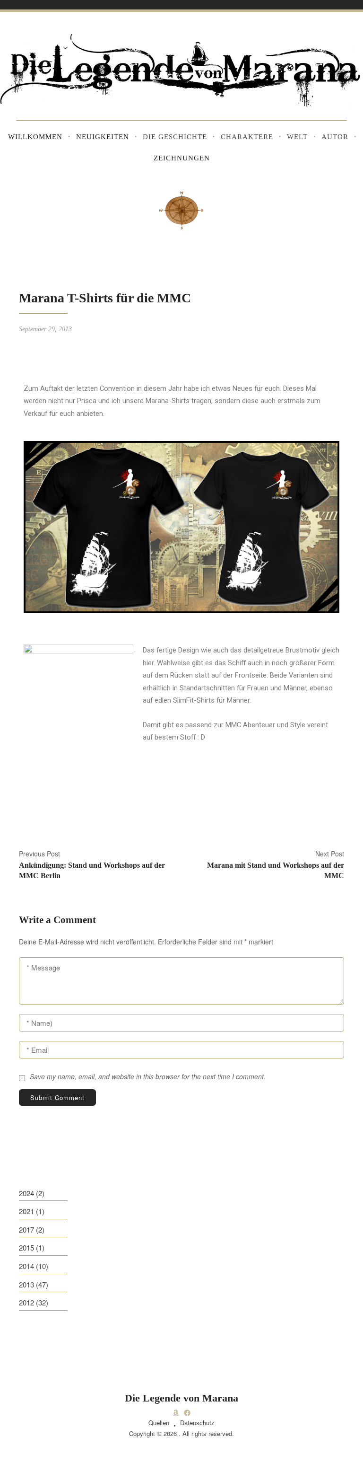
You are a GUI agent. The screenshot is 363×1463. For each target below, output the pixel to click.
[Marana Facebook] (187, 1413)
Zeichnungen (182, 158)
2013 (26, 1284)
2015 (26, 1247)
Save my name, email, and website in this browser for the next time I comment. (148, 1076)
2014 (26, 1266)
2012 (26, 1302)
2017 (26, 1229)
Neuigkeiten (102, 137)
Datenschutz (197, 1422)
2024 (26, 1193)
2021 (26, 1211)
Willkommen (35, 137)
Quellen (158, 1422)
